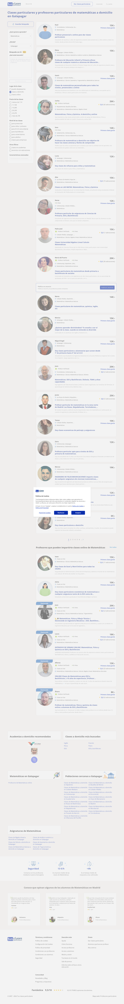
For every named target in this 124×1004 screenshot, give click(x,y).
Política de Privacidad (42, 508)
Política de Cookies (78, 506)
